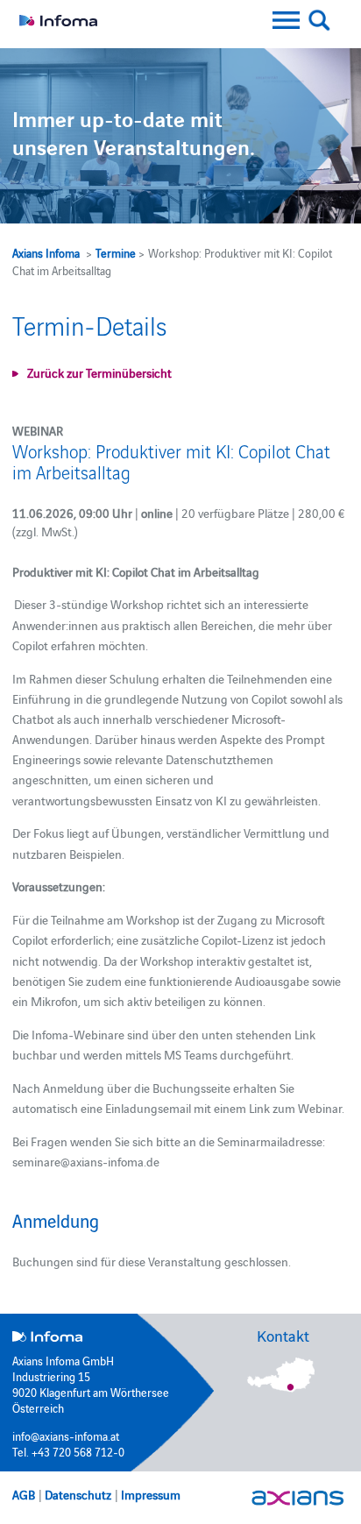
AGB (23, 1494)
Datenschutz (78, 1494)
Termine (116, 252)
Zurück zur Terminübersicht (99, 372)
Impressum (150, 1494)
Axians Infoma (46, 252)
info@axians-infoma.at (65, 1435)
